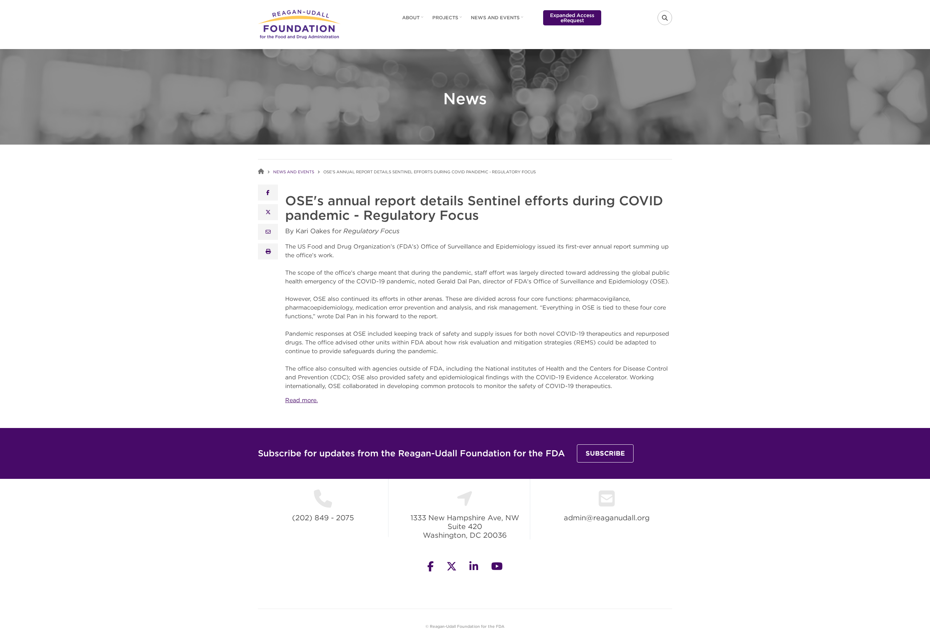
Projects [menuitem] (448, 20)
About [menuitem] (413, 20)
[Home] (299, 23)
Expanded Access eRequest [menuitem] (572, 18)
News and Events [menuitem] (498, 20)
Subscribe (605, 453)
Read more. (301, 400)
